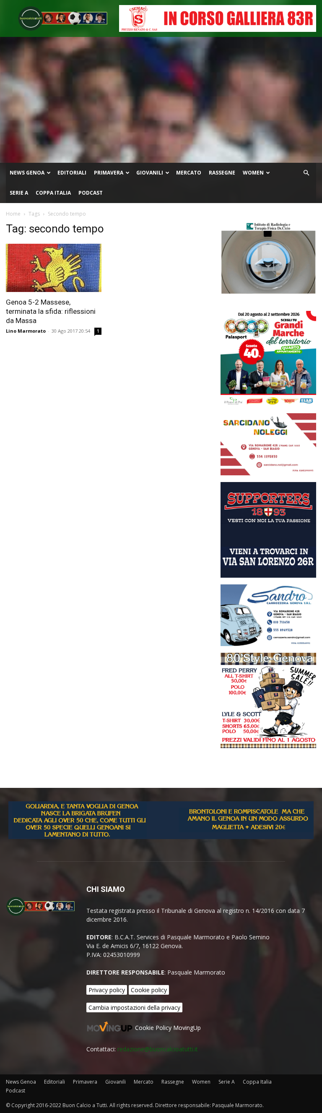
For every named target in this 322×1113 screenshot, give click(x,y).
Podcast (90, 192)
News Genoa (27, 172)
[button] (306, 173)
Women (253, 172)
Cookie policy (149, 990)
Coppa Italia (53, 192)
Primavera (108, 172)
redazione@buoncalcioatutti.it (157, 1049)
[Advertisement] (161, 100)
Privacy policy (106, 990)
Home (13, 213)
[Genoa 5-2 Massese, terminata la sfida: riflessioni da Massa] (53, 268)
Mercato (188, 172)
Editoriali (71, 172)
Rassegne (222, 172)
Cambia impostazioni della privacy (134, 1007)
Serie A (19, 192)
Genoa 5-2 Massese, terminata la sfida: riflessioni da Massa (51, 311)
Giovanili (149, 172)
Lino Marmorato (26, 331)
